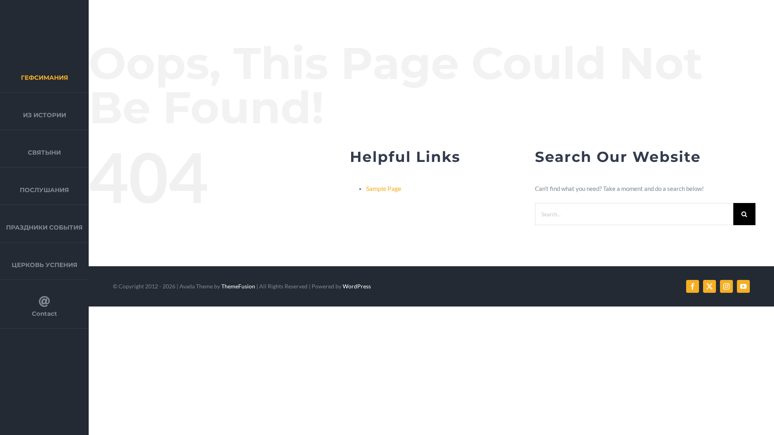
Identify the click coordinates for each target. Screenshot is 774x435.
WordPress (357, 286)
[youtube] (743, 286)
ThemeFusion (238, 286)
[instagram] (726, 286)
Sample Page (383, 188)
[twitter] (709, 286)
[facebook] (692, 286)
